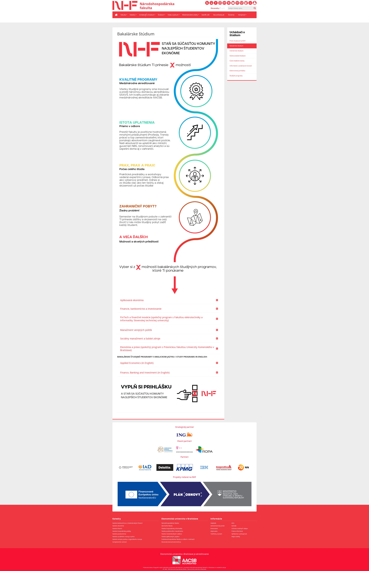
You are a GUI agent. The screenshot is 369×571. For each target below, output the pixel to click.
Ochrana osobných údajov (239, 528)
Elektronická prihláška (237, 71)
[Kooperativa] (223, 467)
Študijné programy (236, 76)
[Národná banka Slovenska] (164, 449)
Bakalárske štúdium (236, 46)
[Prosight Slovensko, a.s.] (125, 467)
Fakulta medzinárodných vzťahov (171, 534)
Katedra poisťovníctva (119, 534)
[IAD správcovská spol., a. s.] (145, 467)
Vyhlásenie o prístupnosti (239, 534)
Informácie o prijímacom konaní (241, 66)
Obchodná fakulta (166, 526)
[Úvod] (116, 14)
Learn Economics (224, 3)
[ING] (184, 434)
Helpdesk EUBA (250, 3)
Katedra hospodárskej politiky (121, 531)
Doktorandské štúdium (238, 56)
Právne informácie (237, 531)
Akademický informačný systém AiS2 (242, 3)
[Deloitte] (164, 467)
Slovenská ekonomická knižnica (229, 3)
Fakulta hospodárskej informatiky (171, 528)
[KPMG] (184, 467)
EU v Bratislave (211, 3)
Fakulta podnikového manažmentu (172, 531)
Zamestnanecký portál (255, 3)
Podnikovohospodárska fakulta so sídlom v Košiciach (177, 539)
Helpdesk (213, 523)
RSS (207, 3)
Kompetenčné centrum (119, 542)
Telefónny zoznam (246, 3)
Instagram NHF (220, 3)
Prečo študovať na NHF (237, 41)
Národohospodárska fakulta (170, 523)
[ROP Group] (204, 449)
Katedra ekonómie (118, 526)
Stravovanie (233, 3)
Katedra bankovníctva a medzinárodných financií (127, 523)
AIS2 (232, 523)
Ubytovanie (213, 531)
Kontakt (233, 526)
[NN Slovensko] (243, 467)
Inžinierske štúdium (236, 51)
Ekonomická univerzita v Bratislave (179, 519)
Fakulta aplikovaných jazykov (170, 536)
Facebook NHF (216, 3)
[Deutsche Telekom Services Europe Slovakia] (184, 449)
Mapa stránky (235, 536)
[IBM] (204, 467)
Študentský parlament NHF (237, 3)
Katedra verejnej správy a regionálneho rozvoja (127, 539)
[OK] (255, 8)
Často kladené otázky (237, 61)
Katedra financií (117, 528)
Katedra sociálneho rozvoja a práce (123, 536)
